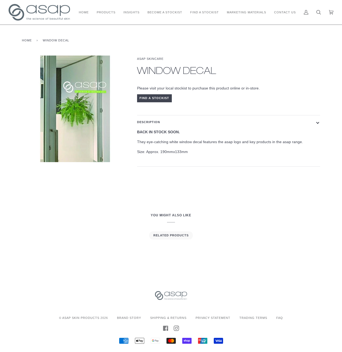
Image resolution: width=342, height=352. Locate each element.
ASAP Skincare (150, 58)
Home (27, 40)
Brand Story (129, 317)
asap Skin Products (80, 317)
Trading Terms (253, 317)
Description (148, 122)
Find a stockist (154, 98)
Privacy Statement (213, 317)
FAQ (279, 317)
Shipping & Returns (168, 317)
